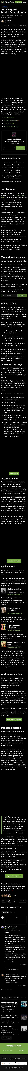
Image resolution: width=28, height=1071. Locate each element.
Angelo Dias (8, 20)
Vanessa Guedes (6, 47)
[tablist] (8, 912)
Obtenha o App (22, 1064)
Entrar (24, 2)
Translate (5, 6)
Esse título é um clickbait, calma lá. (9, 1018)
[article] (14, 1006)
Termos (23, 1058)
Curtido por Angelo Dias (11, 928)
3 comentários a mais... (7, 990)
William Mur (8, 974)
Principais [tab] (4, 997)
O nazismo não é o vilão (9, 1015)
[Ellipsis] (26, 926)
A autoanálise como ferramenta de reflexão (9, 1029)
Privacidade (17, 1058)
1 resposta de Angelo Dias (12, 969)
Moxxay (7, 927)
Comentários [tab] (5, 912)
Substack (7, 1067)
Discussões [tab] (20, 997)
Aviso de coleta (14, 1060)
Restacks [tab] (12, 912)
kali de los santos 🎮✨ (12, 121)
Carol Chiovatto (9, 118)
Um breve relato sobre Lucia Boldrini (8, 1006)
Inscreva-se (19, 2)
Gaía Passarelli (9, 123)
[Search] (25, 997)
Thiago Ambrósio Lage (11, 126)
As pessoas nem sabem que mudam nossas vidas (9, 1003)
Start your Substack (9, 1064)
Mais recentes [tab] (12, 997)
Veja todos (5, 1038)
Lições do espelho (7, 1027)
